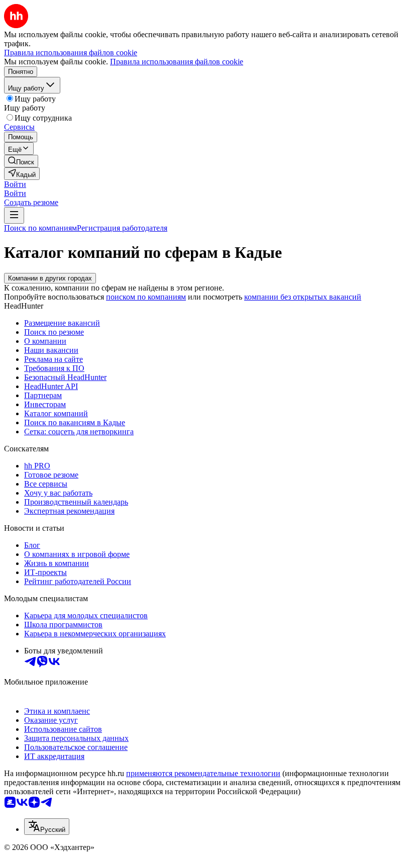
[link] (21, 161)
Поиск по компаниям (40, 228)
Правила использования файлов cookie (176, 61)
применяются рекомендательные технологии (203, 773)
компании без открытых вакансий (302, 297)
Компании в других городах (50, 278)
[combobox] (46, 826)
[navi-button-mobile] (14, 215)
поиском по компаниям (146, 297)
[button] (15, 184)
